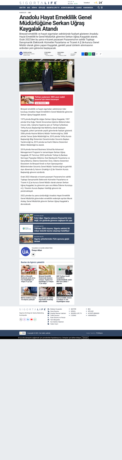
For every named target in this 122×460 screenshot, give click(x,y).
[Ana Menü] (101, 8)
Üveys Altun (37, 250)
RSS (23, 333)
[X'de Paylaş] (86, 54)
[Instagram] (24, 319)
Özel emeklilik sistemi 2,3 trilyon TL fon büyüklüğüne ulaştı (64, 299)
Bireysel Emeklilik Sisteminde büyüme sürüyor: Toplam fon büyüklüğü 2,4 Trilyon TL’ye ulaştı (46, 279)
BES (28, 8)
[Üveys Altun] (25, 251)
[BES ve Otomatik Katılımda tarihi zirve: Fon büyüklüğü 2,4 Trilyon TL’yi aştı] (29, 270)
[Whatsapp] (35, 319)
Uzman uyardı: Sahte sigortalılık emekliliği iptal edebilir (46, 299)
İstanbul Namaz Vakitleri (58, 313)
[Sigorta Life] (38, 2)
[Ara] (99, 8)
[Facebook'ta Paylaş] (82, 54)
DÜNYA (34, 8)
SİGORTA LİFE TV (53, 8)
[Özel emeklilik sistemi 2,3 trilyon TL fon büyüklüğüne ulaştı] (65, 291)
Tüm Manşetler (55, 320)
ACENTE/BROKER (67, 8)
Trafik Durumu (54, 315)
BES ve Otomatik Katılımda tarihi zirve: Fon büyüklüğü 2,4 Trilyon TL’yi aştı (28, 279)
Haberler (22, 12)
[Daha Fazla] (93, 54)
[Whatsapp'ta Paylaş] (90, 54)
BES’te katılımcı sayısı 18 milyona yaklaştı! (28, 299)
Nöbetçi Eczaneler (56, 309)
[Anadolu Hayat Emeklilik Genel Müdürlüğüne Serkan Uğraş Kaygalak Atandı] (46, 75)
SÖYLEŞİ (42, 8)
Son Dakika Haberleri (57, 322)
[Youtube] (31, 319)
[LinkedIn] (28, 319)
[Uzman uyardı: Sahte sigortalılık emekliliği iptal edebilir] (47, 291)
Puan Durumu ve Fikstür (57, 317)
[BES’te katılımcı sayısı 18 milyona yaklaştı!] (29, 291)
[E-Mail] (33, 254)
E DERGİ (79, 8)
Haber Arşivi (54, 324)
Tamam (85, 338)
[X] (20, 319)
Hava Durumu (54, 311)
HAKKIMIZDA (88, 8)
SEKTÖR (22, 8)
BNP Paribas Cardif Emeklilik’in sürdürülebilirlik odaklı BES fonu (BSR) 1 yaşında (64, 279)
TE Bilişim (99, 333)
